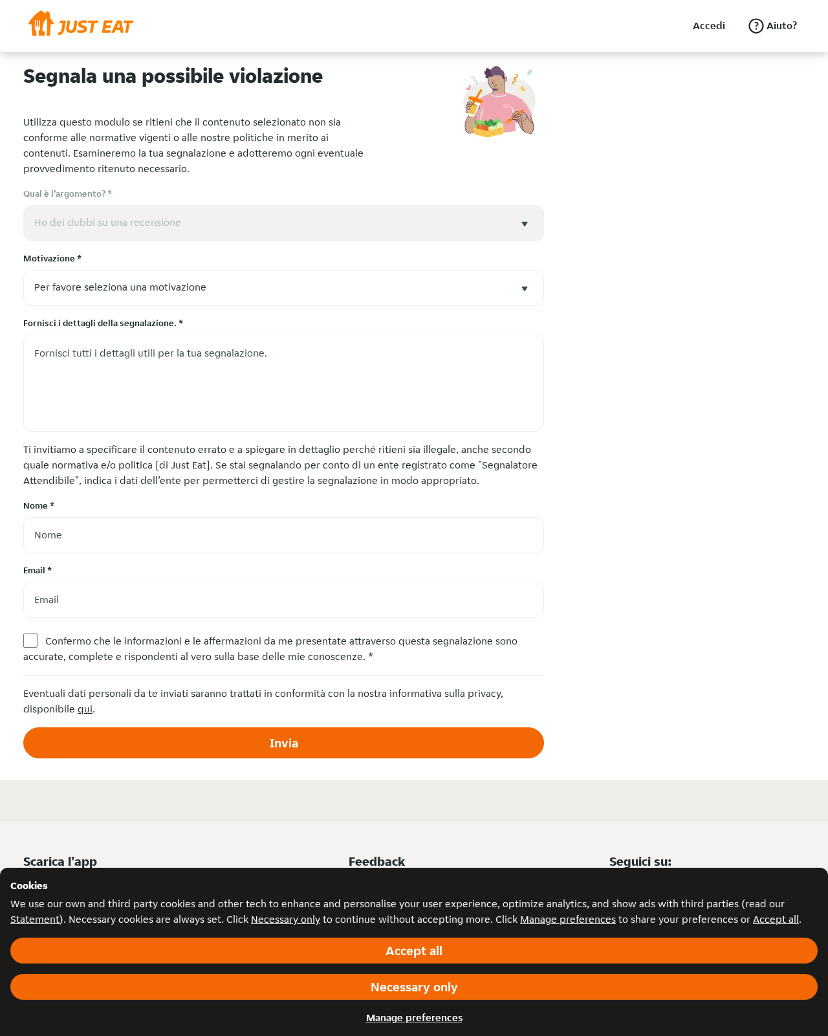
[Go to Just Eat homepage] (81, 26)
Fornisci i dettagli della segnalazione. (103, 323)
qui (85, 709)
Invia (284, 742)
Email (37, 570)
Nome (38, 505)
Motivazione (52, 258)
